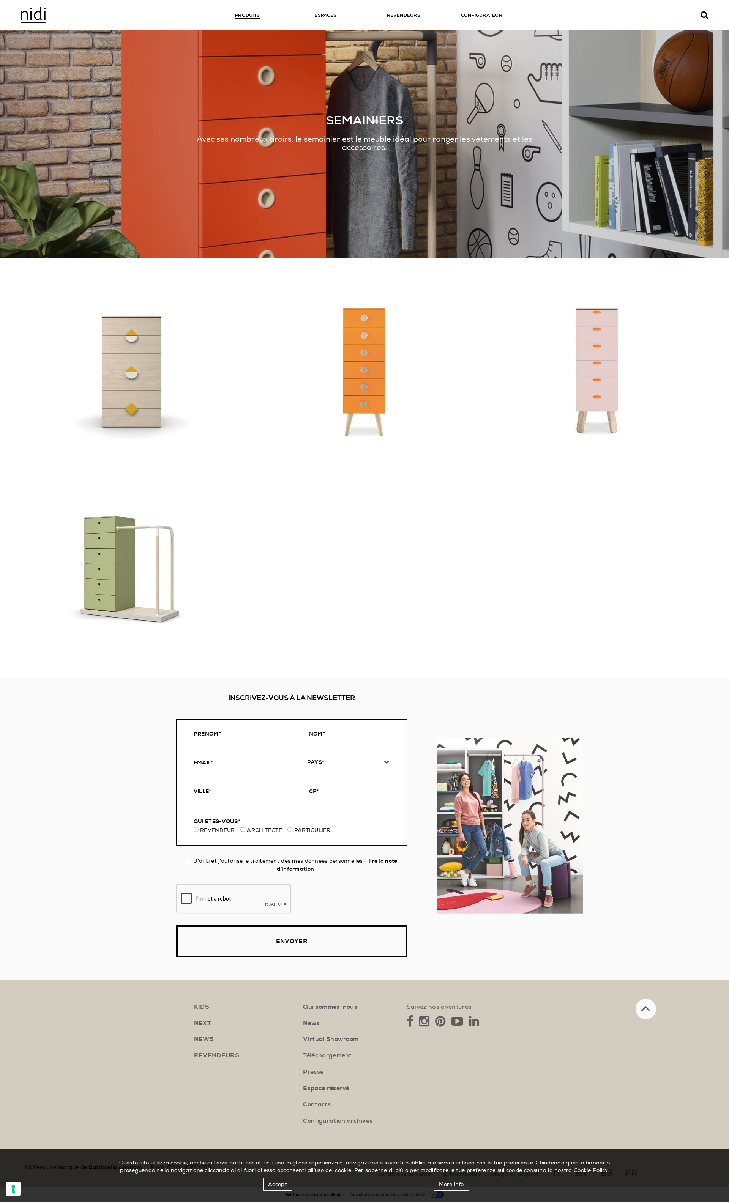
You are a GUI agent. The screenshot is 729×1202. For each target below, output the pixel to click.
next (202, 1023)
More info (451, 1184)
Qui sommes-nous (330, 1007)
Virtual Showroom (330, 1039)
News (311, 1023)
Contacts (317, 1104)
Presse (313, 1072)
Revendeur (217, 830)
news (204, 1039)
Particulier (312, 830)
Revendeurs (216, 1055)
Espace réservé (326, 1088)
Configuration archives (337, 1121)
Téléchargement (327, 1055)
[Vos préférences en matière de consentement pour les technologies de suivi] (13, 1189)
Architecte (264, 830)
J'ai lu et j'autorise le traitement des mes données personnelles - (295, 864)
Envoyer (292, 941)
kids (201, 1007)
